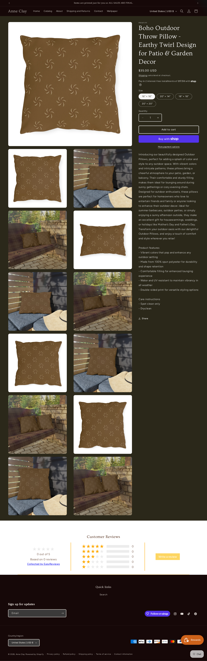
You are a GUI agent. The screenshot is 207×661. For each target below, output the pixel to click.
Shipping (143, 75)
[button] (181, 11)
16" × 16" (147, 96)
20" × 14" (165, 96)
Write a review (167, 556)
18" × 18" (184, 96)
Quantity (143, 111)
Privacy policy (53, 654)
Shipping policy (86, 654)
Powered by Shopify (35, 654)
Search (104, 594)
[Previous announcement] (9, 3)
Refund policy (69, 654)
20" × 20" (147, 103)
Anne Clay (20, 654)
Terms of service (103, 654)
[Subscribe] (62, 613)
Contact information (123, 654)
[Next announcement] (197, 3)
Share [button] (145, 318)
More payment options (169, 147)
